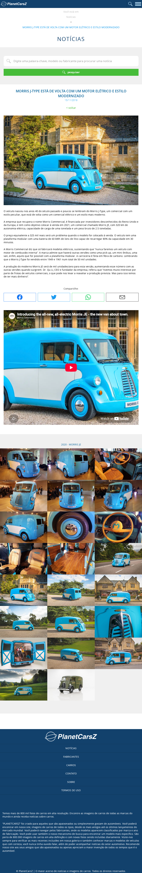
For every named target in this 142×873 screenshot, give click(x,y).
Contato (71, 773)
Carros (71, 765)
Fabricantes (71, 756)
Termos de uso (71, 790)
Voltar (72, 108)
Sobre (71, 782)
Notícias (71, 17)
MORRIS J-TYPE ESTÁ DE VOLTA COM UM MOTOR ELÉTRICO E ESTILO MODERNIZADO (71, 27)
